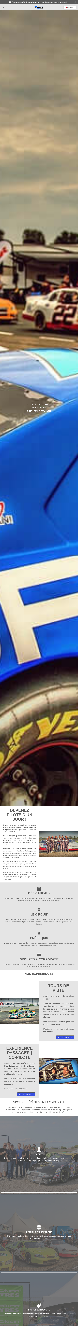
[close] (75, 2)
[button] (70, 7)
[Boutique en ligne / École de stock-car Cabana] (39, 7)
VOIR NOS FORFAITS (65, 1037)
